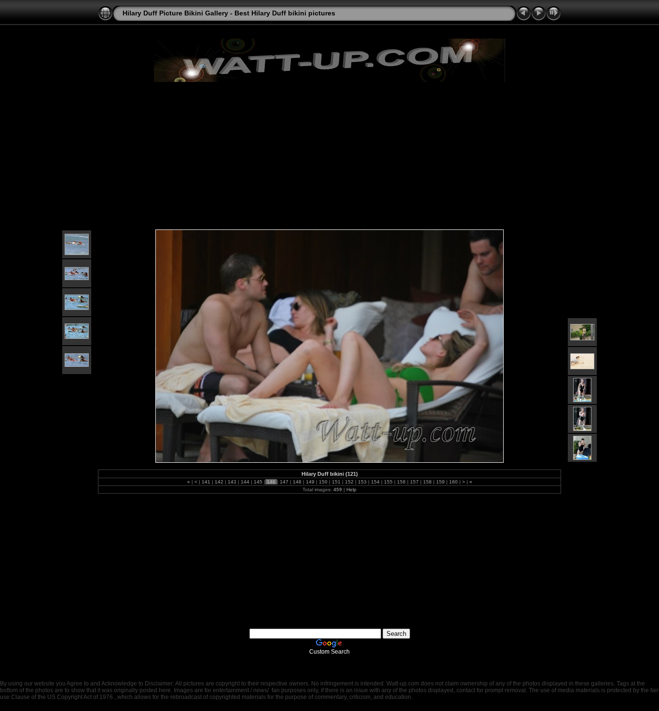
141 (206, 481)
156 (401, 481)
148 (297, 481)
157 (414, 481)
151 (336, 481)
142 (219, 481)
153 (362, 481)
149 (310, 481)
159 (440, 481)
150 (323, 481)
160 (453, 481)
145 (258, 481)
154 (375, 481)
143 (232, 481)
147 (284, 481)
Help (351, 489)
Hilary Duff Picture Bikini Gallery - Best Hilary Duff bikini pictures (229, 13)
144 (245, 481)
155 (388, 481)
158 (427, 481)
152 (349, 481)
